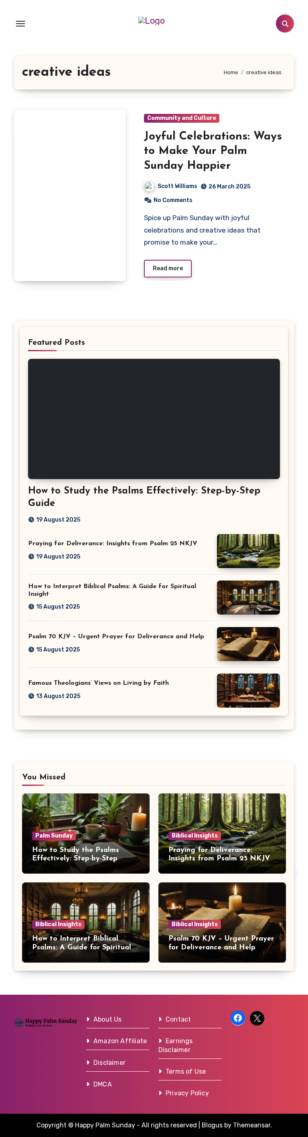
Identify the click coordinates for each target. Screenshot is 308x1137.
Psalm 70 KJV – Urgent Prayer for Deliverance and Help (116, 636)
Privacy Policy (187, 1093)
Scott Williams (177, 186)
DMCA (102, 1084)
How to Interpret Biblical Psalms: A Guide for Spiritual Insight (81, 947)
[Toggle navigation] (20, 23)
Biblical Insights (195, 835)
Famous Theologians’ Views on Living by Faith (98, 683)
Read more (168, 268)
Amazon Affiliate (120, 1041)
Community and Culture (181, 118)
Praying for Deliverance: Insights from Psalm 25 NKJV (112, 543)
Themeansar (251, 1125)
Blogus (212, 1125)
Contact (178, 1019)
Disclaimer (109, 1062)
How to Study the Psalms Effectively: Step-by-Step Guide (75, 859)
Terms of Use (186, 1071)
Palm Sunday (54, 835)
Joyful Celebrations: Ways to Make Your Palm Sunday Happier (213, 151)
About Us (107, 1019)
